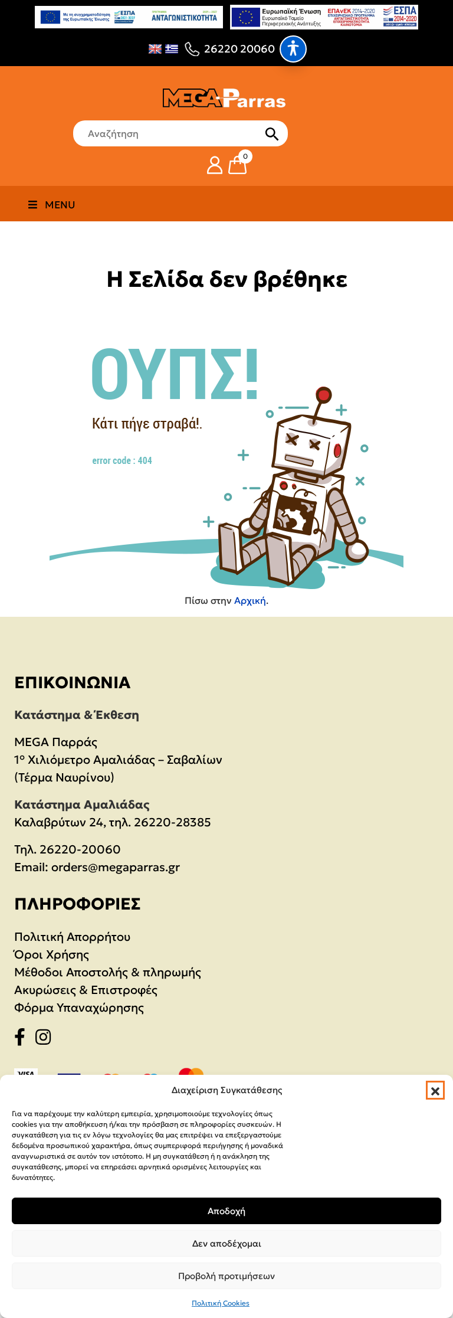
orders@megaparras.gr (115, 867)
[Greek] (172, 49)
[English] (155, 49)
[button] (435, 1090)
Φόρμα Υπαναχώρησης (79, 1007)
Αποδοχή (226, 1210)
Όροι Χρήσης (51, 954)
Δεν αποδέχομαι (226, 1243)
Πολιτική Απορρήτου (72, 936)
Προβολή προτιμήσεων (226, 1275)
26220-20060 (80, 849)
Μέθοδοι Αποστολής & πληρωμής (107, 972)
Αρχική (250, 600)
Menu (60, 204)
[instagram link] (46, 1039)
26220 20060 (239, 48)
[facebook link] (23, 1039)
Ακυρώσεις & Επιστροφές (85, 990)
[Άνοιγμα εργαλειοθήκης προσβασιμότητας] (293, 49)
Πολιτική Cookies (221, 1303)
